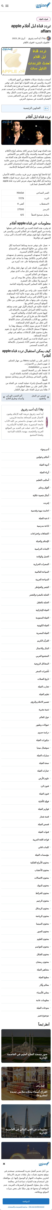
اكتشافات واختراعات (40, 533)
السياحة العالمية (42, 571)
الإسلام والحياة (42, 541)
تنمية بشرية (44, 709)
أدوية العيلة (44, 464)
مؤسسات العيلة (42, 855)
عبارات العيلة (43, 770)
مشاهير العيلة (43, 969)
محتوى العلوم (43, 939)
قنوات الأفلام (28, 42)
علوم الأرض (44, 778)
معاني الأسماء (43, 992)
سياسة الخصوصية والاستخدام (17, 1207)
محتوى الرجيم (43, 900)
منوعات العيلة (43, 1008)
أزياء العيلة (44, 472)
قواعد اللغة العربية (41, 839)
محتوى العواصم (42, 946)
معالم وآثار (44, 985)
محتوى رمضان (42, 962)
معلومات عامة (42, 1000)
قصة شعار (44, 816)
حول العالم (44, 717)
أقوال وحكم (44, 487)
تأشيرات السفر (42, 671)
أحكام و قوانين (42, 457)
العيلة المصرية (42, 633)
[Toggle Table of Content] (45, 108)
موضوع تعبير (43, 1015)
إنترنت (46, 503)
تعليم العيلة (44, 694)
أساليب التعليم (42, 480)
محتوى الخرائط (42, 893)
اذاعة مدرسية (43, 526)
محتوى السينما (42, 923)
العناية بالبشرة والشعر (39, 594)
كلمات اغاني (43, 847)
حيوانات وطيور (42, 724)
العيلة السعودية (42, 617)
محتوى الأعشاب (42, 870)
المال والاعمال (42, 648)
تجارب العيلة (43, 686)
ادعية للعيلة (44, 518)
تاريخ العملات (43, 679)
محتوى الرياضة (42, 916)
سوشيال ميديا (43, 747)
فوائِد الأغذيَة (43, 801)
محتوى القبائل (43, 954)
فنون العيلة (44, 793)
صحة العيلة (44, 763)
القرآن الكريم (43, 640)
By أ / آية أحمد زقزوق (37, 38)
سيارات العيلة (43, 755)
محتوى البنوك (43, 885)
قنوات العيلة (43, 19)
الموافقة (26, 1201)
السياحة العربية (42, 579)
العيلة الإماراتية (42, 610)
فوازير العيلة (43, 809)
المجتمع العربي (42, 656)
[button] (4, 1163)
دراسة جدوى (43, 732)
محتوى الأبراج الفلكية (39, 862)
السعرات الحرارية (41, 564)
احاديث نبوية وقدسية (40, 510)
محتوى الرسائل (42, 908)
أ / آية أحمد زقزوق (30, 409)
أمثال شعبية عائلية (41, 495)
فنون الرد (45, 786)
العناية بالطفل (43, 602)
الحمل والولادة (43, 556)
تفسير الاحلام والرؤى (40, 701)
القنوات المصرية (41, 42)
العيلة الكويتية (43, 625)
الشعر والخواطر (42, 587)
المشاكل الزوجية (41, 663)
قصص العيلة (43, 824)
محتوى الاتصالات (41, 877)
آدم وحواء (45, 449)
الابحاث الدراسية (42, 548)
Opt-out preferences (36, 1207)
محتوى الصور (43, 931)
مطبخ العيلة (44, 977)
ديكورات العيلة (42, 740)
